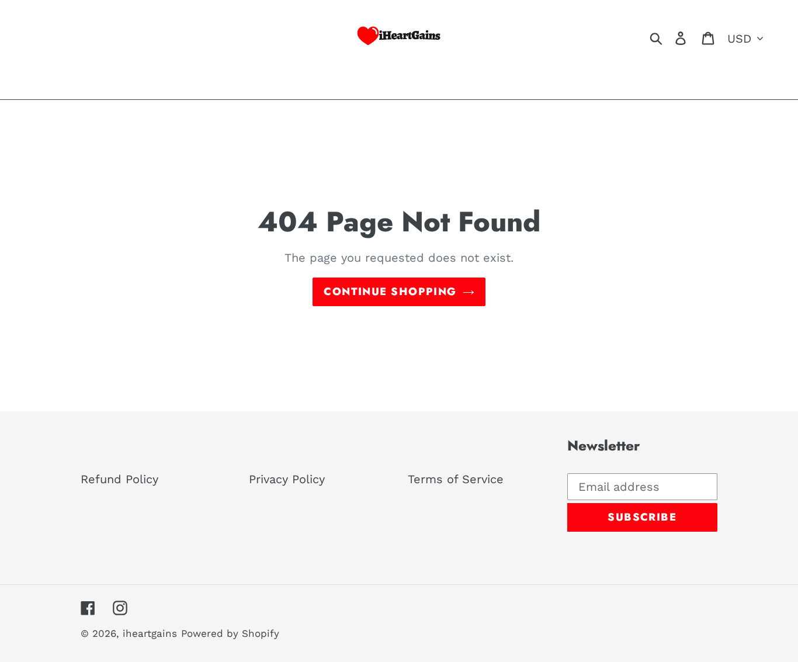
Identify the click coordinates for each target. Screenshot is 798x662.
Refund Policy (119, 479)
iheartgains (150, 633)
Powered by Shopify (230, 633)
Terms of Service (456, 479)
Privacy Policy (287, 479)
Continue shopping (390, 291)
